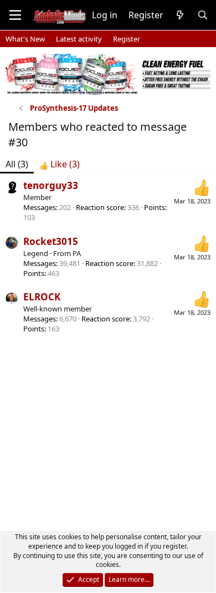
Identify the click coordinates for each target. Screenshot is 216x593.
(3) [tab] (17, 164)
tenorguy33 (50, 185)
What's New (25, 39)
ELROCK (41, 296)
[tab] (59, 164)
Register (126, 39)
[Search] (202, 15)
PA (77, 253)
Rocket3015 (50, 241)
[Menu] (15, 15)
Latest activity (79, 39)
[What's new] (180, 15)
